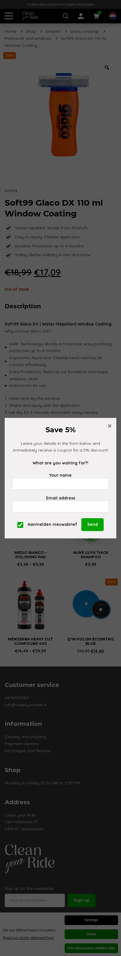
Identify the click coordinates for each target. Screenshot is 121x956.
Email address (60, 498)
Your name (60, 475)
